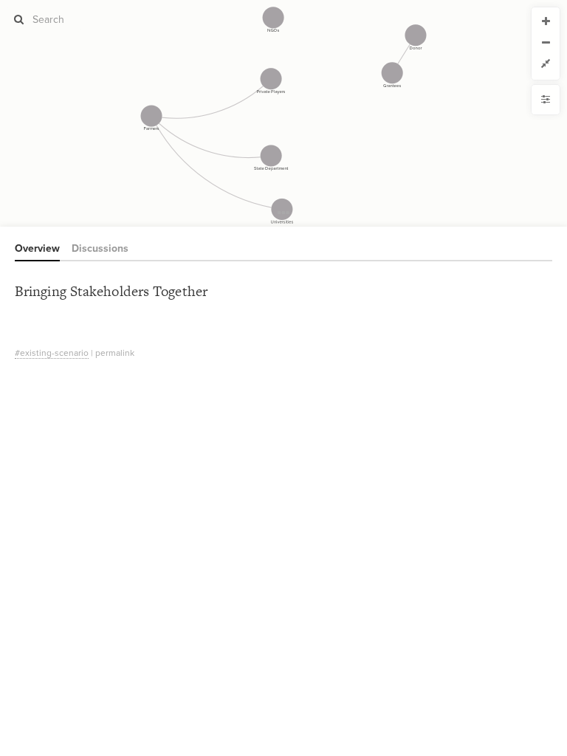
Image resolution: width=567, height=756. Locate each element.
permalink (114, 353)
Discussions (100, 248)
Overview (37, 248)
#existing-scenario (52, 353)
